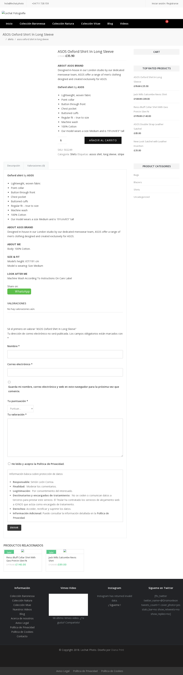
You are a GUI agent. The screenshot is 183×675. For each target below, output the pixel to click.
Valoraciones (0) (36, 165)
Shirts (10, 39)
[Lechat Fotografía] (91, 13)
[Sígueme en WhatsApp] (133, 3)
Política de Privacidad (50, 464)
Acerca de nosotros (18, 32)
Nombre (13, 346)
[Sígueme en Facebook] (111, 3)
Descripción (13, 165)
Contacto (43, 32)
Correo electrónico (20, 364)
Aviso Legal (22, 623)
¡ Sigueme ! (114, 605)
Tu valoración (17, 414)
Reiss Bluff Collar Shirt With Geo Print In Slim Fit (21, 559)
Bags (136, 174)
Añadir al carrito (103, 140)
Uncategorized (142, 197)
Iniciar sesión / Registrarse (165, 3)
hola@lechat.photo (14, 3)
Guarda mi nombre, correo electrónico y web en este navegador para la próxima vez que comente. (63, 389)
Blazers (138, 182)
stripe (121, 154)
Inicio (9, 23)
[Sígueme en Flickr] (126, 3)
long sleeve (109, 154)
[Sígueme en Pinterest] (118, 3)
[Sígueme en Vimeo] (140, 3)
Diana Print (117, 650)
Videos (124, 23)
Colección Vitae (90, 23)
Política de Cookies (22, 631)
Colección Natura (63, 23)
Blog (110, 23)
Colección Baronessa (32, 23)
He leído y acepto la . (37, 464)
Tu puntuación (17, 401)
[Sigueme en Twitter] (104, 3)
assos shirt (95, 154)
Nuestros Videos (22, 609)
